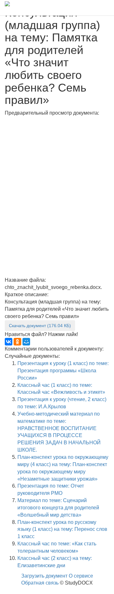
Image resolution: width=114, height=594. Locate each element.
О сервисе (81, 576)
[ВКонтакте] (8, 341)
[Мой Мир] (26, 341)
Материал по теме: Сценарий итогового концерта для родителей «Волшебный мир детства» (58, 508)
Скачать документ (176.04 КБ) (40, 325)
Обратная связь (40, 582)
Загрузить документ (44, 576)
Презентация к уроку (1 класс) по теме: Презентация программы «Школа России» (63, 371)
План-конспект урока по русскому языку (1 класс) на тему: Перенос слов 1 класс (62, 529)
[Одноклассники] (17, 341)
